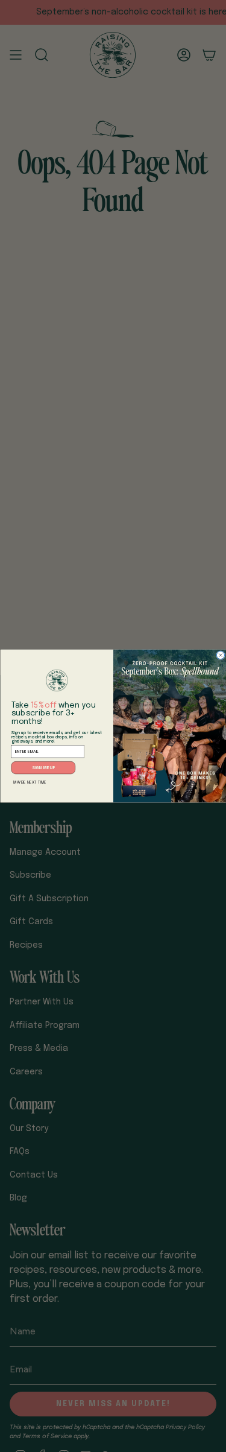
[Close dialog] (220, 655)
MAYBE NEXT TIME (29, 782)
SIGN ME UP (42, 768)
